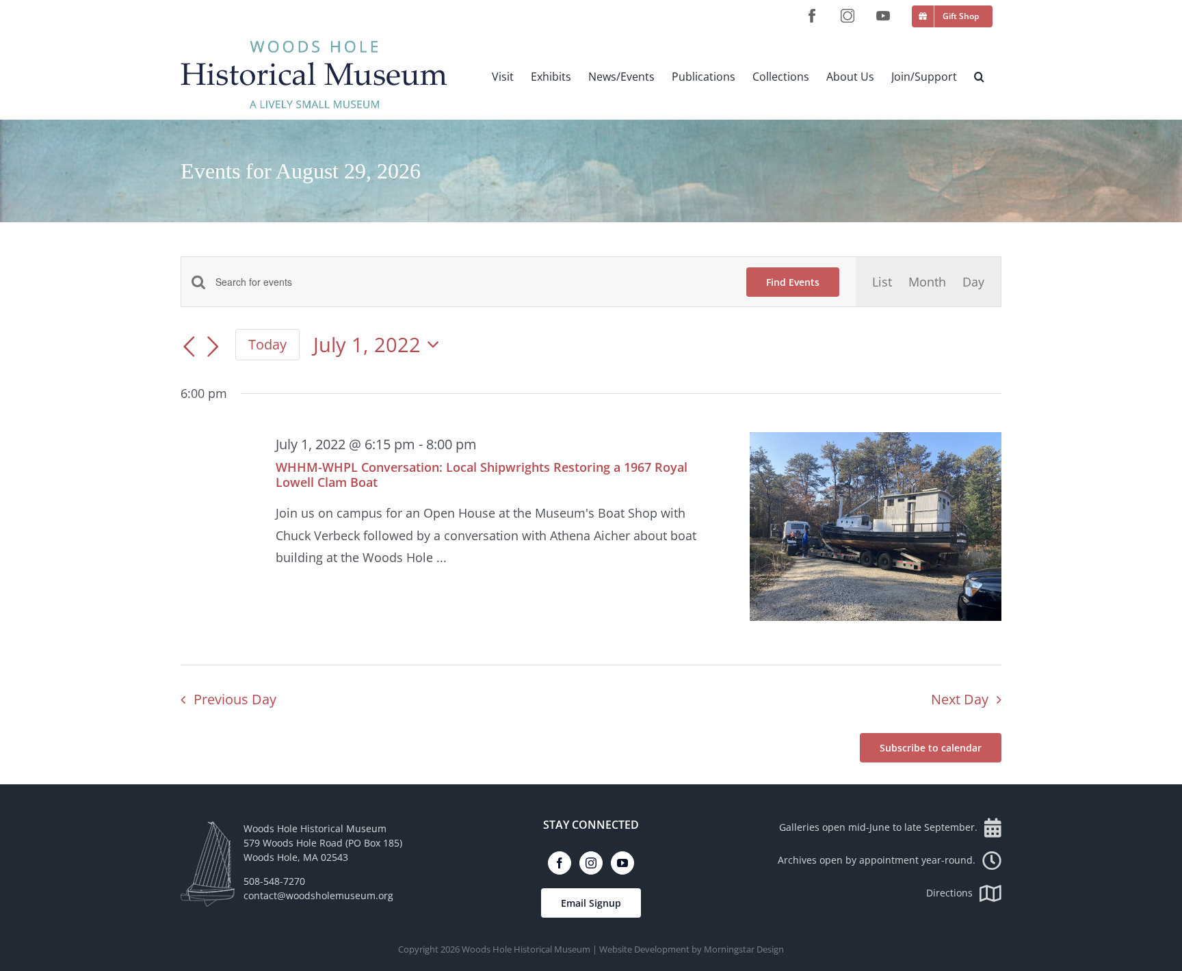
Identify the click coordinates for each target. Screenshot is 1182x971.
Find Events (792, 282)
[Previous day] (189, 346)
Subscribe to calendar (931, 748)
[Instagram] (591, 863)
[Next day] (213, 346)
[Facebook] (559, 863)
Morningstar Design (744, 949)
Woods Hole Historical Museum (526, 949)
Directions (949, 892)
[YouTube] (622, 863)
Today (267, 344)
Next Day (959, 699)
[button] (979, 76)
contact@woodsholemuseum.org (318, 895)
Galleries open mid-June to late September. (878, 827)
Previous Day (235, 699)
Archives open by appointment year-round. (876, 859)
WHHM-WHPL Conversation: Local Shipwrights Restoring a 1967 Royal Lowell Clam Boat (481, 474)
